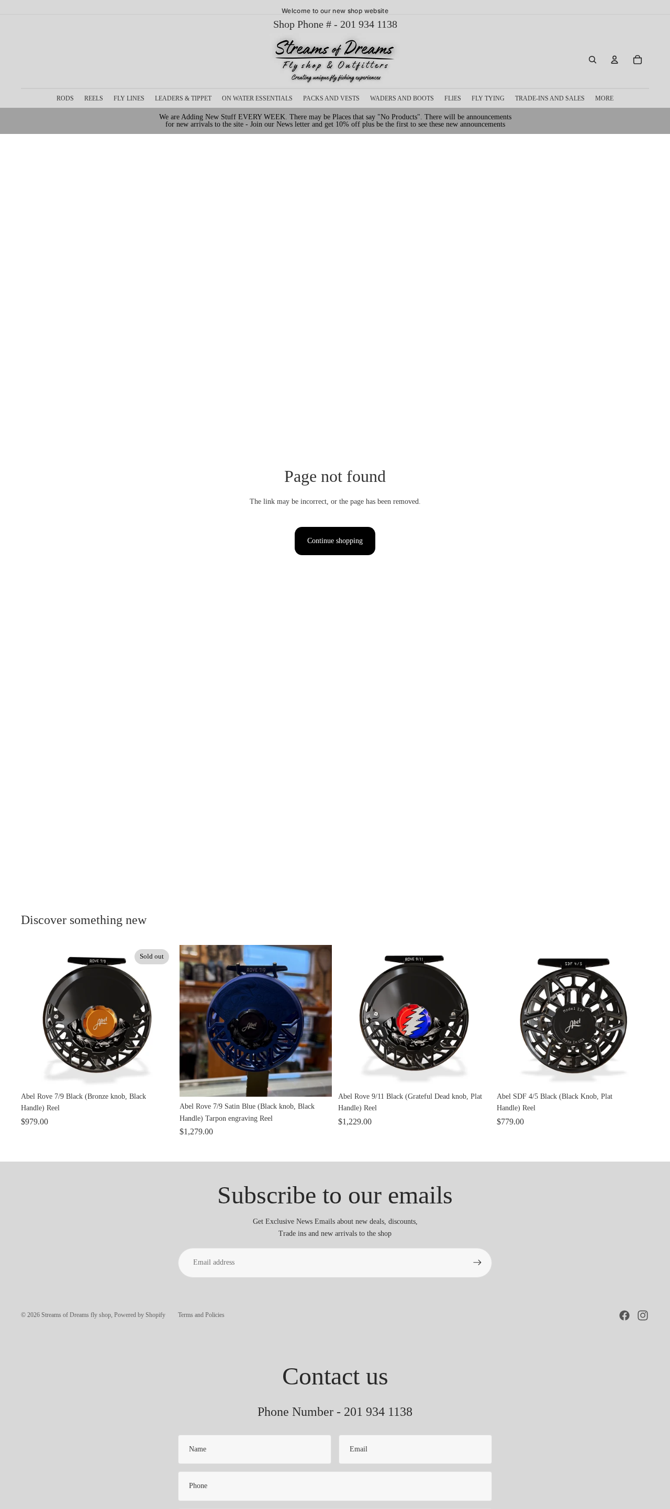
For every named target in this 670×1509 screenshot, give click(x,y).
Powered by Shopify (139, 1315)
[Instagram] (642, 1315)
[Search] (592, 59)
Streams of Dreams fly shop (76, 1315)
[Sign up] (477, 1262)
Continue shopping (335, 541)
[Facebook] (624, 1315)
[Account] (614, 59)
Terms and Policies (201, 1315)
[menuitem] (604, 98)
